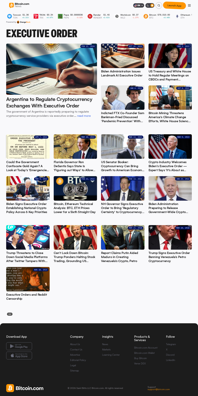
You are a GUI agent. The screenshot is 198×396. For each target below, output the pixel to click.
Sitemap (74, 370)
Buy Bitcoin (140, 358)
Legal (73, 365)
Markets (106, 349)
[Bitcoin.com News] (19, 5)
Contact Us (76, 349)
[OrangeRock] (23, 22)
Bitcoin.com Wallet (144, 352)
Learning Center (111, 354)
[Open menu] (189, 5)
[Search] (159, 5)
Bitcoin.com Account (145, 347)
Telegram (171, 344)
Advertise (75, 354)
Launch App (174, 5)
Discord (170, 354)
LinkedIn (170, 360)
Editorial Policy (78, 360)
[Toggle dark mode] (149, 5)
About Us (75, 344)
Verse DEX (140, 363)
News (105, 344)
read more (84, 115)
